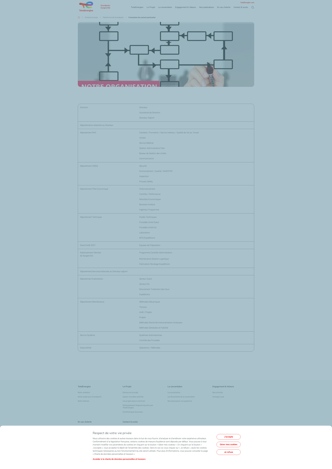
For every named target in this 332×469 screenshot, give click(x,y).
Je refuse (228, 452)
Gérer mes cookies (228, 444)
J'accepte (228, 437)
